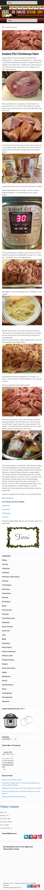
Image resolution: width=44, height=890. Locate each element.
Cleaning (5, 581)
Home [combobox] (10, 3)
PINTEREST (6, 509)
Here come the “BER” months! (12, 780)
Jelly (3, 635)
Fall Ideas (5, 614)
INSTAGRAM (6, 513)
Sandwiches (6, 676)
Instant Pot (6, 631)
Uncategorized (7, 697)
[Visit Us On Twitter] (26, 838)
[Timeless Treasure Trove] (22, 17)
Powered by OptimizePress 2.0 (12, 887)
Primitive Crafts (7, 656)
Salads (4, 672)
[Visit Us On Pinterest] (35, 838)
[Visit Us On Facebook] (30, 838)
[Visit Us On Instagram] (39, 838)
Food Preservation (8, 618)
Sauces (4, 681)
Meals (4, 639)
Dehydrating (6, 593)
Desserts (5, 597)
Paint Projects (7, 647)
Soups (4, 689)
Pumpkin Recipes (8, 660)
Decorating (6, 589)
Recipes (5, 664)
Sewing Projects (7, 685)
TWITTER (5, 517)
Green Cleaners (7, 626)
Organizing (6, 643)
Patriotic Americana (9, 651)
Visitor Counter (9, 806)
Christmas (5, 572)
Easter (4, 606)
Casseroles (6, 568)
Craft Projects (7, 585)
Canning (5, 564)
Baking (4, 560)
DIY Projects (6, 602)
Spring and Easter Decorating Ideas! (14, 797)
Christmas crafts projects (11, 577)
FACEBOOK (6, 506)
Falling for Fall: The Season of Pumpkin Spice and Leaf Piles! (22, 788)
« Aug (4, 769)
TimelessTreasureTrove (11, 27)
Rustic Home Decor (8, 668)
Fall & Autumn (7, 610)
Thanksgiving (7, 693)
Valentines (5, 701)
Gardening (5, 622)
